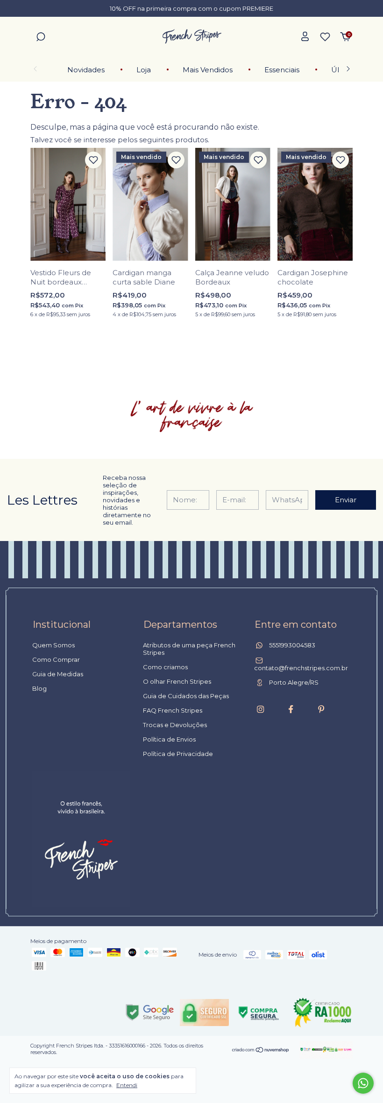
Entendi (126, 1085)
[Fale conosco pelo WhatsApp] (363, 1083)
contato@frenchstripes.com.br (301, 668)
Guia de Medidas (57, 674)
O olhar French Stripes (177, 681)
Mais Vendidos (208, 69)
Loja (143, 69)
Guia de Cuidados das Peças (186, 696)
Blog (39, 688)
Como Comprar (56, 659)
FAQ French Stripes (172, 710)
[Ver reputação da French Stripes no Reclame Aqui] (322, 1012)
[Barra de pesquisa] (40, 37)
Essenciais (281, 69)
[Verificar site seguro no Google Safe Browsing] (149, 1012)
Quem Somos (53, 645)
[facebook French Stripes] (291, 709)
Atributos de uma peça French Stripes (189, 648)
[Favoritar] (93, 160)
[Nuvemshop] (261, 1050)
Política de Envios (169, 739)
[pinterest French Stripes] (321, 709)
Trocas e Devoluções (175, 724)
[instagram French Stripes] (260, 709)
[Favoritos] (325, 37)
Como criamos (165, 667)
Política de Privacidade (178, 753)
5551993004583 (291, 645)
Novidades (86, 69)
